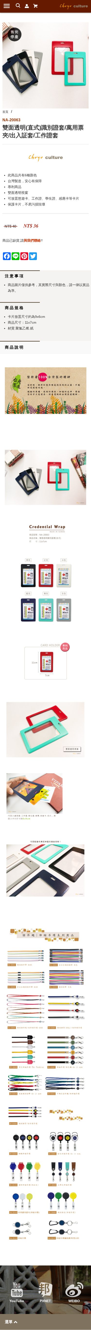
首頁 (5, 112)
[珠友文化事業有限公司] (74, 6)
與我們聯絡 (32, 240)
